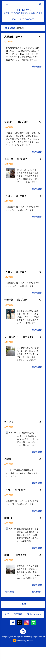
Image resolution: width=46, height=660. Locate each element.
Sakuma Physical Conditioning (21, 637)
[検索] (40, 4)
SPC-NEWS (23, 10)
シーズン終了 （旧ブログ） (19, 337)
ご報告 (7, 459)
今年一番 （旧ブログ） (17, 159)
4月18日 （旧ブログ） (16, 272)
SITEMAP (18, 614)
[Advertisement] (23, 93)
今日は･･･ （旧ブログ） (17, 121)
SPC (14, 19)
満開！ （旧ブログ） (15, 555)
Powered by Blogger (24, 640)
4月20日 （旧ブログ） (16, 196)
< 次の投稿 (9, 591)
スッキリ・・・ (12, 422)
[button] (40, 37)
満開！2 (8, 518)
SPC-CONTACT (27, 19)
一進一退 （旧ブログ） (17, 299)
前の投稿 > (36, 591)
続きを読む (37, 66)
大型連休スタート (13, 36)
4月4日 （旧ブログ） (15, 490)
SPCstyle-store (34, 614)
